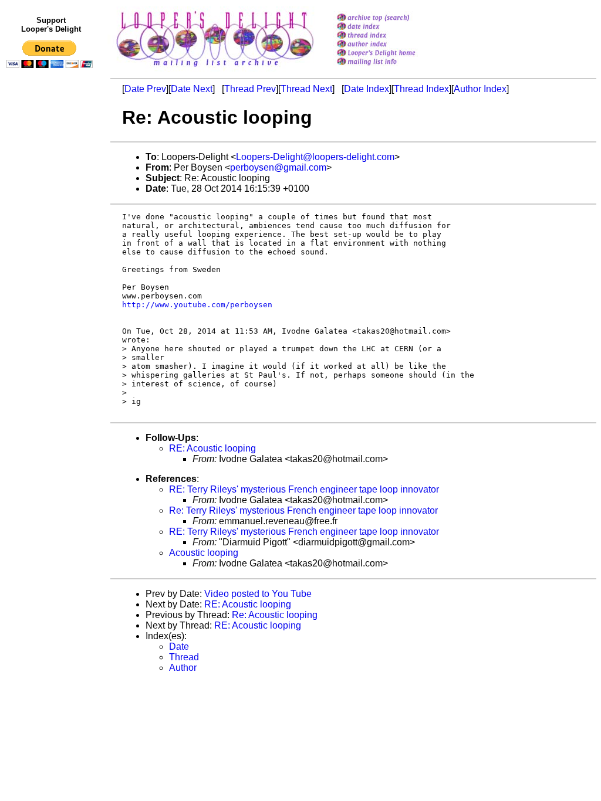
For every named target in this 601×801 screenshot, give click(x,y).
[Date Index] (391, 27)
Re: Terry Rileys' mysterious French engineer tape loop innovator (303, 510)
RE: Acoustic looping (212, 448)
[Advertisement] (52, 315)
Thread (184, 657)
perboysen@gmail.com (278, 167)
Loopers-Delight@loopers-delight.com (315, 157)
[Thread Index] (391, 36)
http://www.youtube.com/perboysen (197, 304)
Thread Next (306, 89)
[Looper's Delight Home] (391, 54)
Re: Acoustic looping (275, 615)
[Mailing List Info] (391, 68)
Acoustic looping (203, 553)
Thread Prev (250, 89)
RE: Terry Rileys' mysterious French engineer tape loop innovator (304, 489)
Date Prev (145, 89)
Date (179, 646)
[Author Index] (391, 45)
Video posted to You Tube (258, 594)
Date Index (366, 89)
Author (183, 668)
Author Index (480, 89)
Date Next (191, 89)
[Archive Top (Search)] (391, 18)
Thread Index (421, 89)
